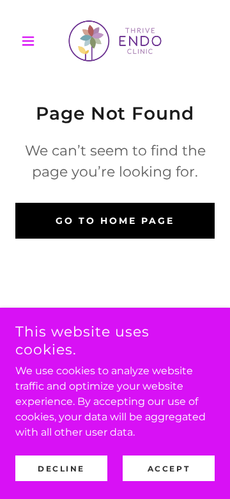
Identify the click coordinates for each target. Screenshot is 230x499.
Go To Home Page (115, 220)
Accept (169, 468)
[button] (30, 41)
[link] (115, 41)
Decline (61, 468)
